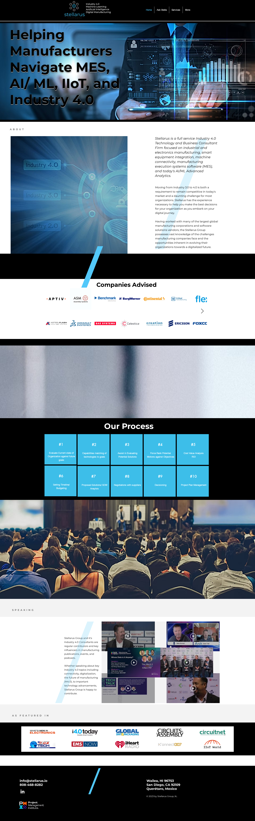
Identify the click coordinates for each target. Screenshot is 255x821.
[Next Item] (202, 311)
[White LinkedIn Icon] (22, 791)
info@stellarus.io (33, 781)
